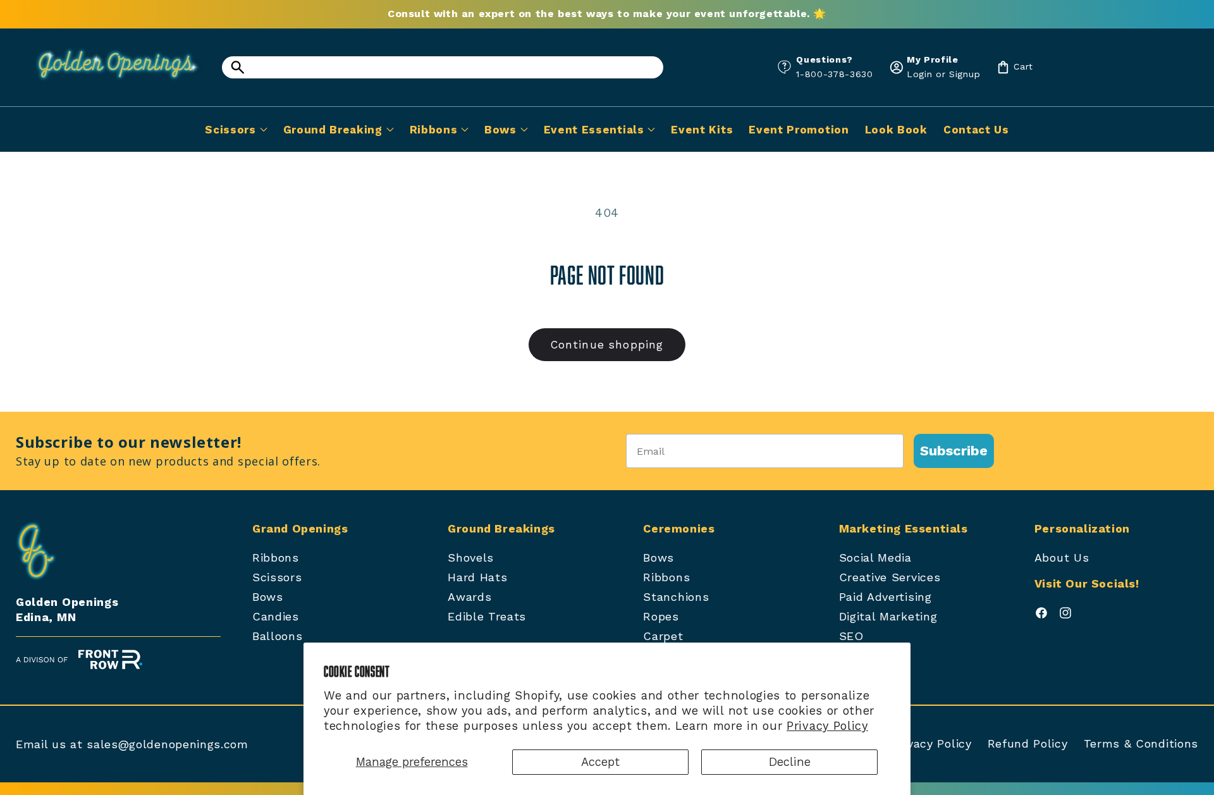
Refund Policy (1028, 743)
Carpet (663, 636)
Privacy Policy (827, 725)
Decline (790, 761)
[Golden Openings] (110, 83)
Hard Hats (477, 577)
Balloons (277, 636)
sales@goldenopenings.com (167, 744)
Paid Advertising (885, 596)
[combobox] (442, 67)
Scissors (277, 577)
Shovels (471, 557)
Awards (469, 596)
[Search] (237, 67)
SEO (851, 636)
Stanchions (676, 596)
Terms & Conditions (1141, 743)
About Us (1061, 557)
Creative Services (890, 577)
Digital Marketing (888, 616)
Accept (600, 761)
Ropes (660, 616)
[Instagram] (1065, 615)
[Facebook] (1041, 615)
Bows (267, 596)
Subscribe (954, 451)
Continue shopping (607, 344)
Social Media (875, 557)
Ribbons (275, 557)
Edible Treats (487, 616)
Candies (275, 616)
